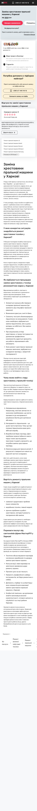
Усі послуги (5, 643)
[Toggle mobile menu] (33, 2)
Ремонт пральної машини (28, 642)
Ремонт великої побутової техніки (16, 643)
